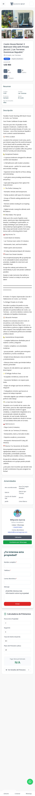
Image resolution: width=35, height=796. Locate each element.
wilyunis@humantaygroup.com (17, 532)
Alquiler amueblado (17, 59)
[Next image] (30, 19)
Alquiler (7, 59)
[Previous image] (5, 19)
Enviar (17, 604)
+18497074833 (17, 527)
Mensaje (6, 587)
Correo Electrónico (10, 578)
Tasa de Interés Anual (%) (12, 636)
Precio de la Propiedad (11, 619)
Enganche (7, 628)
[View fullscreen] (30, 24)
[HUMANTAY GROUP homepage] (17, 3)
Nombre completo (10, 562)
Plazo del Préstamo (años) (12, 645)
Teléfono (7, 570)
